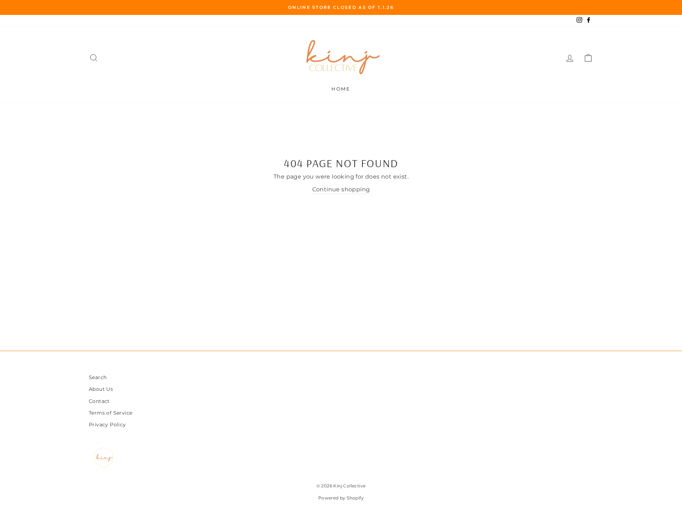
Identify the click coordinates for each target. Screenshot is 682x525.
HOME (340, 89)
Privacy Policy (107, 424)
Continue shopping (341, 189)
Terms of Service (110, 413)
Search (98, 377)
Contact (99, 401)
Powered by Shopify (341, 498)
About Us (101, 389)
